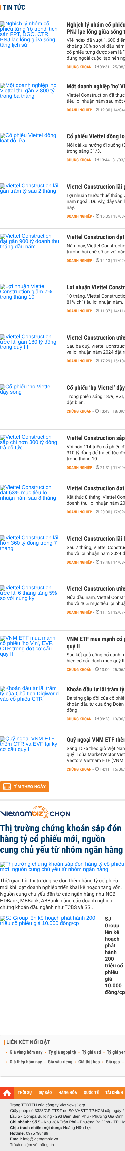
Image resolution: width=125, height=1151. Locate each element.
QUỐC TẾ (91, 1092)
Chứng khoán (79, 67)
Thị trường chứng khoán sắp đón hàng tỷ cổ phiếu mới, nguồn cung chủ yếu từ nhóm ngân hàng (61, 839)
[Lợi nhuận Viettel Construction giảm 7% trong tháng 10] (30, 304)
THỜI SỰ (25, 1092)
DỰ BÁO (45, 1092)
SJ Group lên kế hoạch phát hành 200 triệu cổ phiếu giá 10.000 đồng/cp (115, 955)
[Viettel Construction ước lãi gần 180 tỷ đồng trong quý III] (30, 354)
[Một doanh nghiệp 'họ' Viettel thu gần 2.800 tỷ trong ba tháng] (30, 103)
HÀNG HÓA (68, 1092)
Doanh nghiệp (79, 110)
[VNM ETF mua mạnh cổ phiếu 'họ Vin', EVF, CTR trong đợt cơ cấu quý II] (30, 656)
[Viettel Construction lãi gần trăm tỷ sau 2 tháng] (30, 203)
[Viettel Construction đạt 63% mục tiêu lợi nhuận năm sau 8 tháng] (30, 505)
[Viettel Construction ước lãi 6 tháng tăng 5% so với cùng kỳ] (30, 605)
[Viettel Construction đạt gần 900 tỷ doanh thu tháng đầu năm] (30, 254)
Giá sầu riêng (60, 1062)
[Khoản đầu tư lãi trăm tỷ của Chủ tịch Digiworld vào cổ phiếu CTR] (30, 706)
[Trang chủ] (7, 1092)
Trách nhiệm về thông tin (32, 1144)
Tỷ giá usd (91, 1052)
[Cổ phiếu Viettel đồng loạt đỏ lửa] (30, 153)
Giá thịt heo (89, 1062)
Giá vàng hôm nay (26, 1052)
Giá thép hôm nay (26, 1062)
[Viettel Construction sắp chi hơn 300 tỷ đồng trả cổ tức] (30, 455)
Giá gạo (113, 1062)
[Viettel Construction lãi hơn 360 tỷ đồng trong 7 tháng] (30, 555)
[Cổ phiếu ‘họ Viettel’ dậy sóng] (30, 404)
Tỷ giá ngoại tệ (62, 1052)
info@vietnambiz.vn (40, 1139)
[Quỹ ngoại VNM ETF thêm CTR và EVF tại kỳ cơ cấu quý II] (30, 756)
